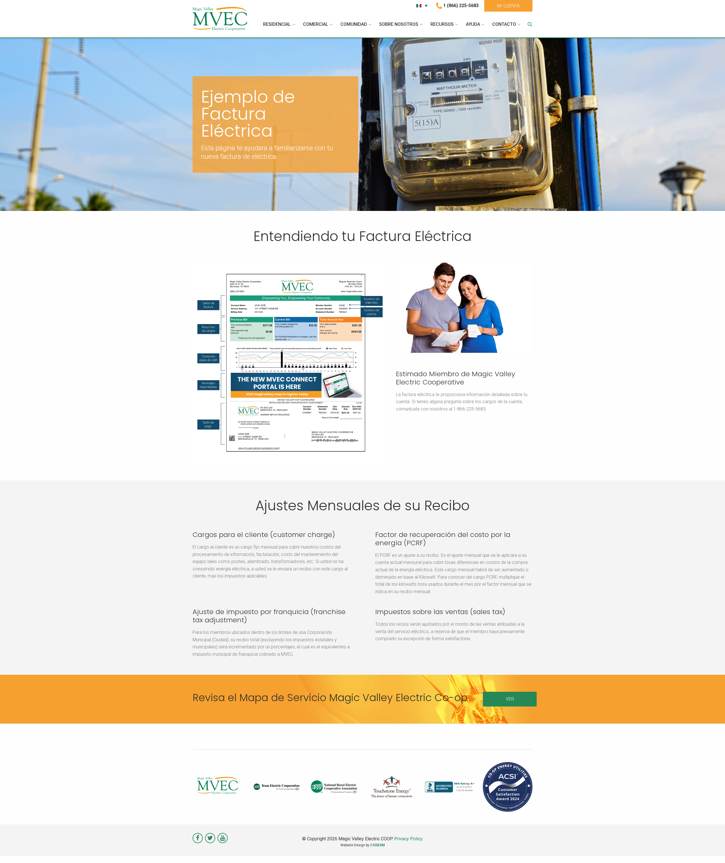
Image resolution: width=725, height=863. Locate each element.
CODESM (377, 845)
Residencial (277, 24)
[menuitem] (280, 24)
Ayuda (473, 24)
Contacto (504, 24)
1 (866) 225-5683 (461, 5)
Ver (510, 699)
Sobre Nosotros (398, 24)
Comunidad (353, 24)
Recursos (442, 24)
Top (712, 849)
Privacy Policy (408, 838)
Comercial (315, 24)
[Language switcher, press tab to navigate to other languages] (421, 5)
